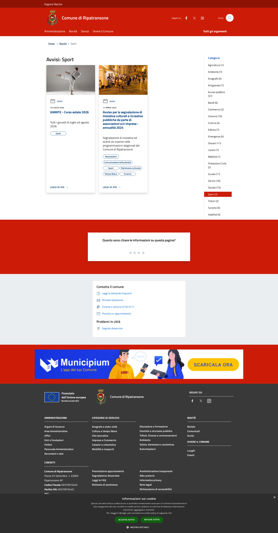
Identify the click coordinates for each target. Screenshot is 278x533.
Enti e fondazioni (53, 440)
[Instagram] (201, 18)
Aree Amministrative (55, 431)
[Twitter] (193, 18)
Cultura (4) (214, 123)
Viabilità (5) (214, 214)
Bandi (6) (213, 103)
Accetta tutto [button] (126, 519)
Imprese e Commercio (104, 440)
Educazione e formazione (154, 426)
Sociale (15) (214, 187)
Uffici (47, 436)
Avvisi (59, 101)
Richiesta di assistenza (105, 485)
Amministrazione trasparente (156, 471)
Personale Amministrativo (59, 449)
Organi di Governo (54, 427)
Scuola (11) (214, 174)
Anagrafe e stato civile (104, 427)
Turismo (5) (214, 208)
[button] (139, 527)
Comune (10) (215, 116)
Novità (63, 43)
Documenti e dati (53, 454)
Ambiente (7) (215, 72)
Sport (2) (212, 194)
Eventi (190, 455)
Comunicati (193, 431)
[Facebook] (185, 18)
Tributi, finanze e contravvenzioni (158, 435)
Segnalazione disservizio (106, 476)
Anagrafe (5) (214, 79)
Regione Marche (53, 4)
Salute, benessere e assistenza (157, 444)
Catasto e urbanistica (104, 445)
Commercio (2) (216, 109)
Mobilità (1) (214, 157)
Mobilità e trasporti (103, 449)
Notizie (191, 427)
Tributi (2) (213, 201)
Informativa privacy (151, 480)
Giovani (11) (214, 143)
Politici (48, 445)
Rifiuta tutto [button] (152, 519)
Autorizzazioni (148, 449)
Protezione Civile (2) (217, 165)
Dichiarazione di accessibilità (156, 489)
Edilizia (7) (213, 130)
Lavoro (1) (213, 150)
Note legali (146, 485)
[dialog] (139, 513)
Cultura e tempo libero (104, 431)
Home (51, 43)
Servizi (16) (214, 181)
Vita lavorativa (100, 436)
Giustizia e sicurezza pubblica (156, 431)
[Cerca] (230, 18)
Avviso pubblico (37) (216, 94)
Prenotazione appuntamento (108, 471)
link (169, 513)
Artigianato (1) (216, 85)
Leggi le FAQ (99, 480)
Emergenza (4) (216, 136)
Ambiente (145, 440)
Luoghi (191, 450)
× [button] (274, 497)
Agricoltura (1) (216, 65)
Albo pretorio (147, 476)
